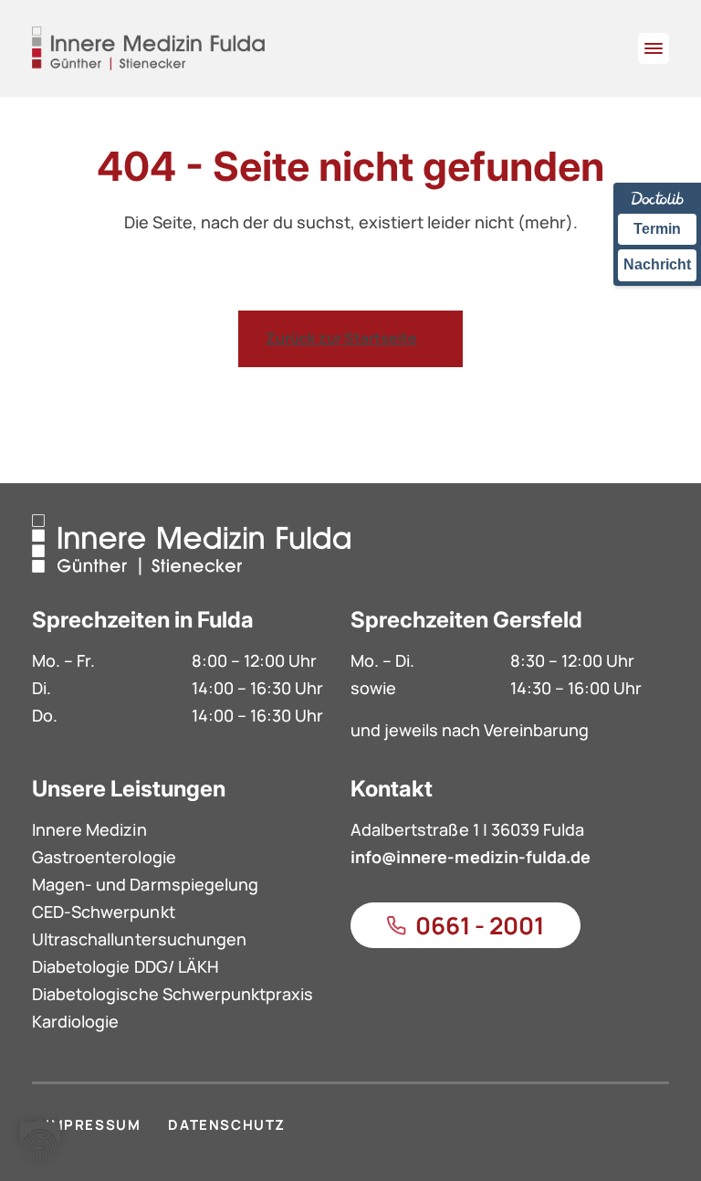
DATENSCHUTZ (227, 1124)
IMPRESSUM (93, 1124)
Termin (657, 229)
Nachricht (657, 264)
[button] (40, 1141)
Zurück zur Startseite (341, 338)
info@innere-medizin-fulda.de (470, 857)
